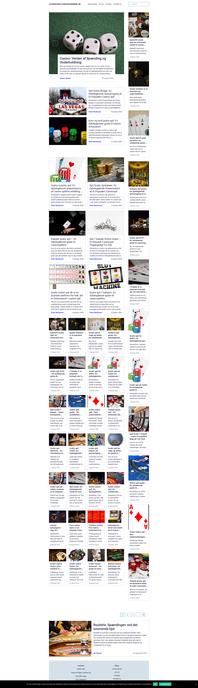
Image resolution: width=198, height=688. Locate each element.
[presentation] (53, 43)
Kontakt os (117, 4)
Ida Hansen (97, 653)
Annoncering (92, 4)
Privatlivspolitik (165, 684)
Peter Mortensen (95, 112)
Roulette (96, 633)
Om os (101, 4)
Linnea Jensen (65, 78)
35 (144, 615)
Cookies (108, 4)
